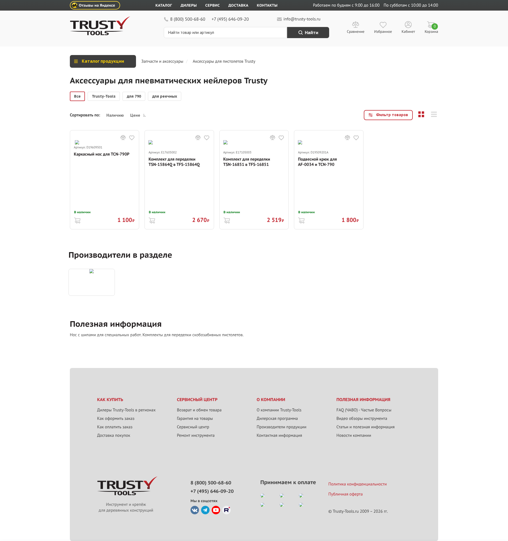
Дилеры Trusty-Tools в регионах (126, 410)
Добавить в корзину (77, 219)
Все (77, 96)
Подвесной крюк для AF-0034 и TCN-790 (317, 162)
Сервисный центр (193, 427)
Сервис (212, 5)
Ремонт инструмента (196, 435)
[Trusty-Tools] (92, 282)
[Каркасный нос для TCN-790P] (104, 142)
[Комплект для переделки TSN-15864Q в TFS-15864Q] (179, 145)
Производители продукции (281, 427)
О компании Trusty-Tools (279, 410)
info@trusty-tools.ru (301, 19)
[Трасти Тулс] (100, 34)
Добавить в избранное (132, 137)
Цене (135, 115)
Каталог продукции (103, 61)
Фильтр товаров (392, 114)
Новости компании (354, 435)
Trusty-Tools (104, 96)
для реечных (164, 96)
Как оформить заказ (115, 418)
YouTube (216, 510)
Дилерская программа (277, 418)
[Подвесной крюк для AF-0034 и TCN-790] (328, 145)
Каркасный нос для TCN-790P (101, 154)
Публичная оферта (345, 494)
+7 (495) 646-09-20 (230, 19)
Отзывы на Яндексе (97, 5)
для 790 (134, 96)
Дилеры (188, 5)
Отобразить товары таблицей (421, 114)
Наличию (115, 115)
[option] (77, 96)
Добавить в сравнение (123, 137)
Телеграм (205, 510)
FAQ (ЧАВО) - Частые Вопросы (364, 410)
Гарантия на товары (195, 418)
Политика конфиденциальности (357, 484)
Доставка (238, 5)
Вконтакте (194, 510)
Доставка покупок (113, 435)
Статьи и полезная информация (366, 427)
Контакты (267, 5)
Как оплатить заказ (115, 427)
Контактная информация (279, 435)
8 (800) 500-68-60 (187, 19)
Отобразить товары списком (434, 114)
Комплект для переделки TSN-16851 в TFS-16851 (246, 162)
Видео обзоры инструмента (362, 418)
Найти (311, 32)
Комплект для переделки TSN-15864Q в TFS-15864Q (173, 162)
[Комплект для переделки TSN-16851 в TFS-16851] (254, 145)
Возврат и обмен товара (199, 410)
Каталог (164, 5)
